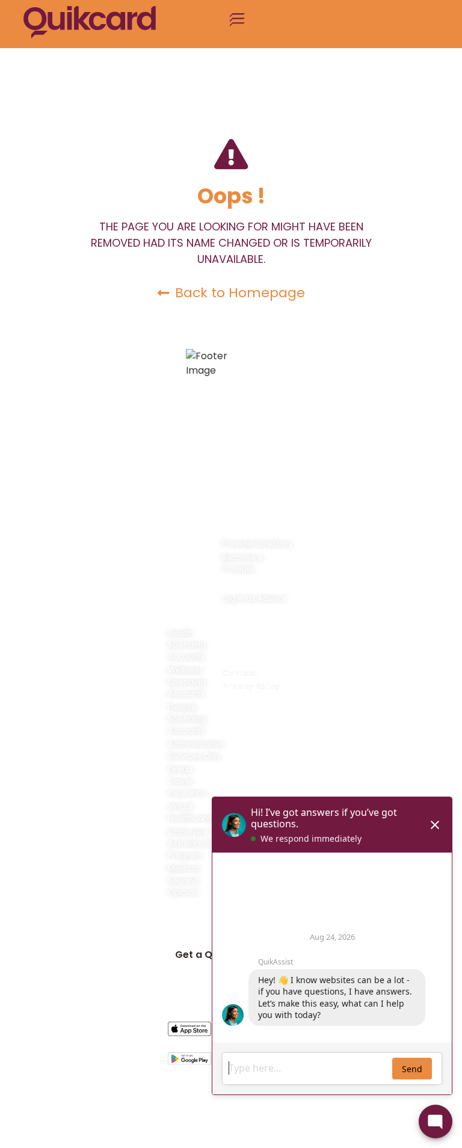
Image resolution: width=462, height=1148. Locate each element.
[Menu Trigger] (237, 24)
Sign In (191, 924)
